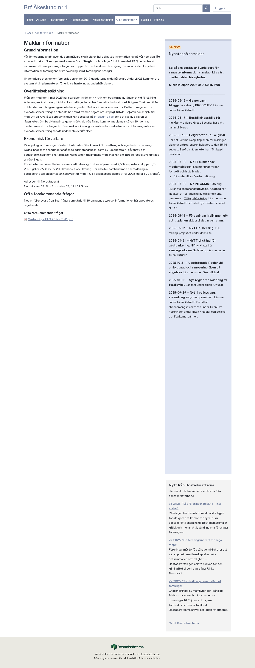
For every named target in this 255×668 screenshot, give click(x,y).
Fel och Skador (80, 19)
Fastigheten (57, 19)
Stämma (146, 19)
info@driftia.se (104, 116)
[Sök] (206, 8)
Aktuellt (41, 19)
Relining (159, 19)
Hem (30, 19)
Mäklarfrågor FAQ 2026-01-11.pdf (50, 219)
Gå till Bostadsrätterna (184, 623)
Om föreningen (125, 19)
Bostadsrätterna (150, 654)
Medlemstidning (103, 19)
